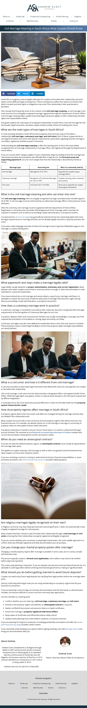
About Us (6, 16)
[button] (8, 93)
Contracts (10, 21)
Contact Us (74, 21)
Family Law (20, 16)
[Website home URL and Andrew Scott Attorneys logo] (44, 8)
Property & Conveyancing (40, 16)
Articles (54, 21)
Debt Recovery (32, 21)
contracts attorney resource (33, 459)
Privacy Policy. (43, 693)
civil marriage (23, 217)
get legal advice (72, 629)
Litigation (77, 16)
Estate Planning (62, 16)
